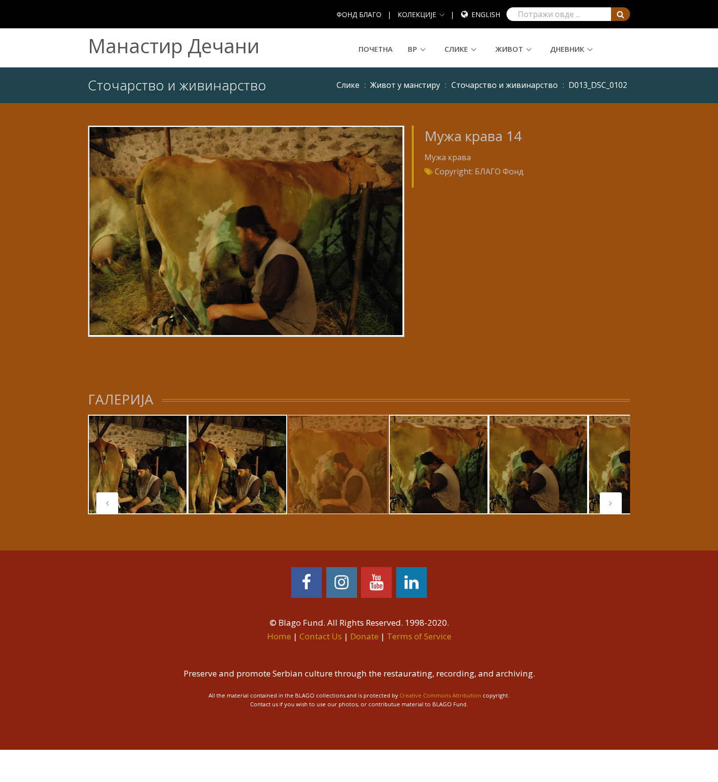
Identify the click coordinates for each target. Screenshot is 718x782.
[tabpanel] (138, 464)
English (485, 14)
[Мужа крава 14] (245, 230)
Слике (456, 49)
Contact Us (320, 636)
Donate (364, 636)
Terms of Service (419, 636)
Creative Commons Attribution (440, 695)
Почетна (376, 49)
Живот (509, 49)
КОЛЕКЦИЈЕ (417, 14)
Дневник (567, 49)
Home (279, 636)
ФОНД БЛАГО (359, 14)
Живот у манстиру (405, 85)
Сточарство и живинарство (504, 85)
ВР (412, 49)
